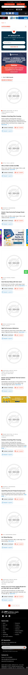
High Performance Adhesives (10, 328)
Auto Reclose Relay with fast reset (11, 282)
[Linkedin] (21, 9)
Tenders (4, 632)
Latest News (6, 629)
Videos (4, 627)
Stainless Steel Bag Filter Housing (11, 116)
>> (18, 605)
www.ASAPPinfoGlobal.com (7, 661)
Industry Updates (19, 630)
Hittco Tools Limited (8, 163)
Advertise (20, 4)
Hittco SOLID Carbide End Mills (10, 165)
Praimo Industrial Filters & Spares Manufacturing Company (9, 112)
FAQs (4, 630)
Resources (17, 623)
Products (17, 625)
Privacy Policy (18, 632)
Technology (5, 634)
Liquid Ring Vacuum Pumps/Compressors (13, 490)
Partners (17, 634)
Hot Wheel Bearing (6, 537)
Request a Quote (7, 131)
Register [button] (11, 9)
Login (6, 9)
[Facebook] (16, 9)
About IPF (5, 625)
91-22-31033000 (10, 2)
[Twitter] (19, 9)
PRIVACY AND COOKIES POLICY (17, 649)
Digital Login (18, 2)
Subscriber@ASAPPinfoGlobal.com (9, 659)
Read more (4, 124)
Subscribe (13, 46)
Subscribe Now (9, 4)
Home (2, 22)
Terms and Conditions (8, 636)
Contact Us (17, 627)
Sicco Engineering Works (9, 534)
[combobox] (4, 7)
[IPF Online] (9, 13)
